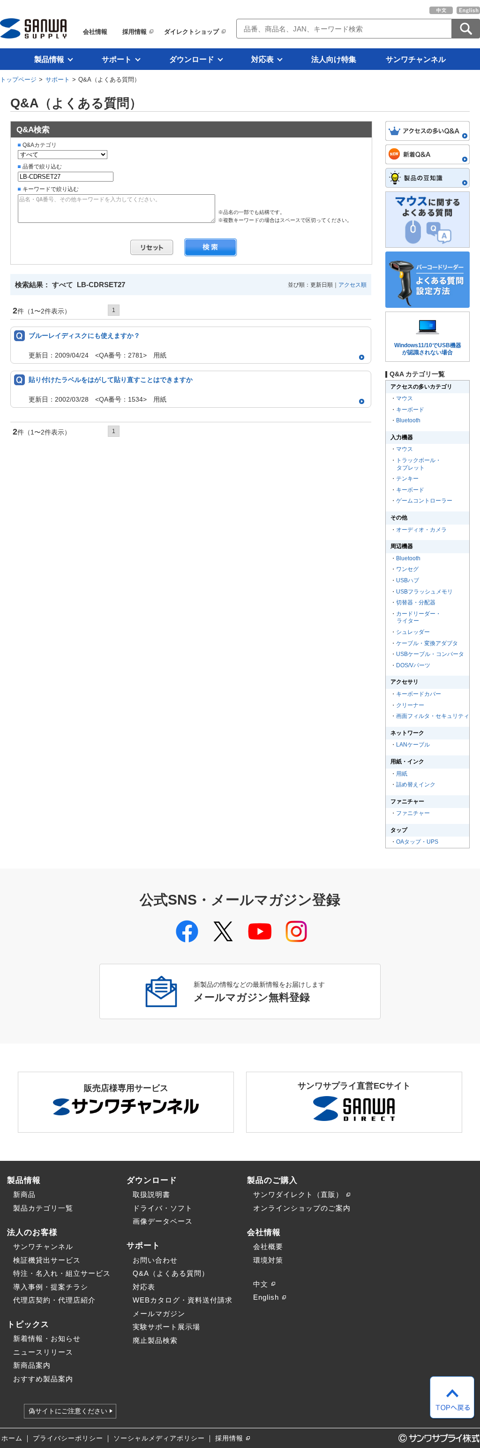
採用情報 (134, 31)
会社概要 (268, 1246)
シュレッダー (413, 632)
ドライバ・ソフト (163, 1208)
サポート (117, 59)
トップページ (18, 79)
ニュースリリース (43, 1352)
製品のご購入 (272, 1180)
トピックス (28, 1324)
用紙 (401, 773)
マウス (404, 398)
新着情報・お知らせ (47, 1338)
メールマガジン (159, 1314)
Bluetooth (408, 420)
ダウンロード (191, 59)
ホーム (11, 1438)
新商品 (24, 1194)
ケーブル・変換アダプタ (427, 643)
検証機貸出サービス (47, 1260)
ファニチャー (413, 813)
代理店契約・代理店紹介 (54, 1300)
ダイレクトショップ (191, 31)
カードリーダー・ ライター (418, 617)
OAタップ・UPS (417, 841)
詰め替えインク (415, 784)
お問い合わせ (155, 1260)
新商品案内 (32, 1365)
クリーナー (410, 705)
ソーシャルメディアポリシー (159, 1438)
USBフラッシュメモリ (424, 591)
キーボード (410, 409)
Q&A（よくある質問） (171, 1273)
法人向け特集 (333, 59)
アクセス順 (352, 285)
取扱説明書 (151, 1194)
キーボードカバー (418, 694)
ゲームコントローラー (424, 500)
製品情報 (49, 59)
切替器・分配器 (415, 602)
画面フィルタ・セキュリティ (432, 716)
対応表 (262, 59)
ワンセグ (407, 569)
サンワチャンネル (416, 59)
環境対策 (268, 1260)
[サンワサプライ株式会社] (33, 28)
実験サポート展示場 (166, 1327)
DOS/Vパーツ (413, 665)
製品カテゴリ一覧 (43, 1208)
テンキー (407, 478)
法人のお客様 (32, 1232)
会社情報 (95, 31)
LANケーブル (413, 744)
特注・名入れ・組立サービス (62, 1273)
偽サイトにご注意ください (68, 1411)
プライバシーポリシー (68, 1438)
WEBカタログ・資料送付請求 (182, 1300)
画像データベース (163, 1221)
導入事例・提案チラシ (50, 1287)
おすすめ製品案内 (43, 1379)
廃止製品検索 (155, 1340)
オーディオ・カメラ (421, 529)
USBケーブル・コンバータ (430, 654)
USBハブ (407, 580)
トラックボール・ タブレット (418, 464)
